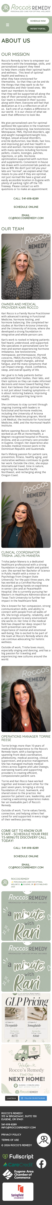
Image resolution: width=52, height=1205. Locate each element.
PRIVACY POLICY (11, 1134)
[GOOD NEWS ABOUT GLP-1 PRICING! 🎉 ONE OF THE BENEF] (26, 1018)
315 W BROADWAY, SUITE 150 (19, 1116)
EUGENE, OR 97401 (12, 1119)
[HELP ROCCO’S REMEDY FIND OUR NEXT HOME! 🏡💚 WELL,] (26, 1069)
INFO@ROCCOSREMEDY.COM (18, 1127)
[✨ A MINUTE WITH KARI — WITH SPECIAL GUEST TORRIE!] (26, 967)
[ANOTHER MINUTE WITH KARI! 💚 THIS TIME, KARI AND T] (26, 916)
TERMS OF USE (10, 1140)
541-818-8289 (9, 1124)
